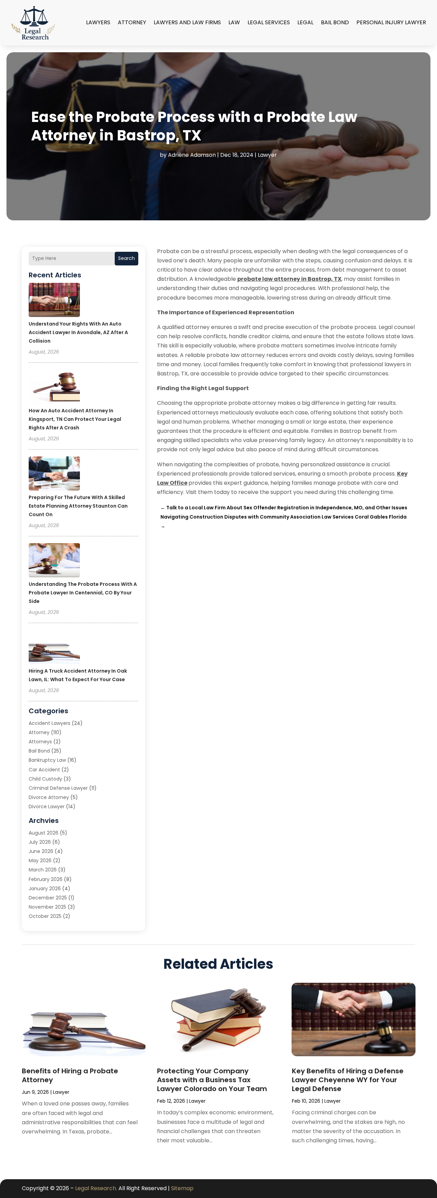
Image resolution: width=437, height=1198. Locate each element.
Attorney (132, 22)
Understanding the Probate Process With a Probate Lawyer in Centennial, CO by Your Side (83, 593)
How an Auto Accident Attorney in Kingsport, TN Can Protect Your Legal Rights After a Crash (75, 419)
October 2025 (45, 916)
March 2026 (43, 869)
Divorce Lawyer (47, 806)
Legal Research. (96, 1188)
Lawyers (98, 22)
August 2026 (43, 832)
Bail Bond (335, 22)
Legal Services (269, 22)
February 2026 (45, 879)
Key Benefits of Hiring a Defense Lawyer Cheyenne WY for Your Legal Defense (348, 1079)
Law (234, 22)
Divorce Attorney (49, 797)
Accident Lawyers (49, 723)
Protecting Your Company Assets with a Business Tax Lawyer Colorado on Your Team (212, 1079)
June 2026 (41, 851)
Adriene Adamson (192, 155)
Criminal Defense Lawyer (58, 788)
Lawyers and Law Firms (187, 22)
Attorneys (40, 741)
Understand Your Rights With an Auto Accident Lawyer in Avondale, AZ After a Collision (78, 332)
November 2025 (47, 907)
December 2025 (48, 897)
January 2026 (45, 888)
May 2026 (40, 860)
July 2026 (40, 842)
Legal (305, 22)
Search (126, 258)
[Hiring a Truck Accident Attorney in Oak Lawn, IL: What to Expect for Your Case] (54, 648)
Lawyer (267, 155)
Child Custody (45, 778)
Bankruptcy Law (47, 760)
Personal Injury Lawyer (391, 22)
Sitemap (182, 1188)
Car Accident (44, 769)
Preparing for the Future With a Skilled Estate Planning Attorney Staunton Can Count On (78, 506)
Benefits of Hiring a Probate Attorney (70, 1075)
